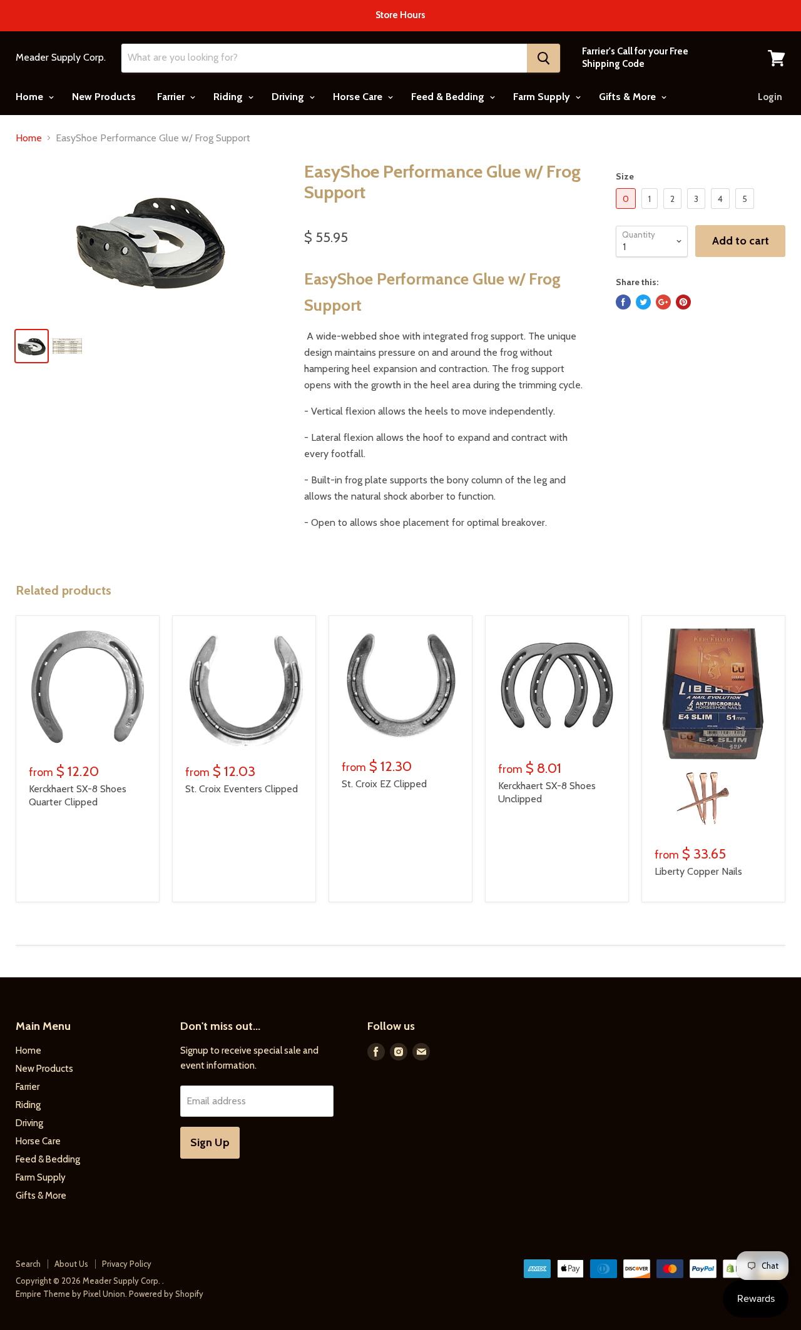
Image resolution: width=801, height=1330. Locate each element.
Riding (229, 97)
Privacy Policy (126, 1264)
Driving (289, 97)
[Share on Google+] (663, 302)
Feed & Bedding (449, 97)
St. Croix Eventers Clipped (241, 789)
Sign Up (210, 1142)
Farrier (172, 97)
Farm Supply (543, 97)
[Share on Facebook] (623, 302)
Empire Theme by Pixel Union (70, 1294)
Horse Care (359, 97)
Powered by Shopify (166, 1294)
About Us (71, 1264)
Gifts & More (628, 97)
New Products (104, 97)
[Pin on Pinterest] (683, 302)
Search (28, 1264)
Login (770, 97)
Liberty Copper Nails (698, 871)
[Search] (543, 58)
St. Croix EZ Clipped (384, 784)
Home (31, 97)
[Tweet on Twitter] (643, 302)
